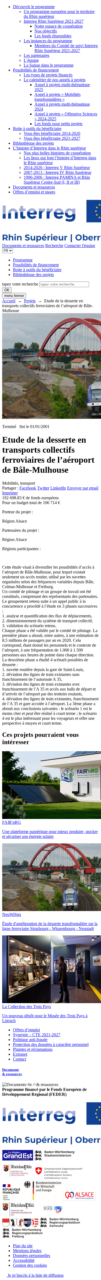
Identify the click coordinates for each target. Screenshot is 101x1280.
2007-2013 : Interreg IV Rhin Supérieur (57, 172)
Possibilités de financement (36, 70)
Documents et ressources (34, 187)
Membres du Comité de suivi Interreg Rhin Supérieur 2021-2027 (66, 48)
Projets (30, 301)
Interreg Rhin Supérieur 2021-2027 (53, 21)
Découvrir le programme (34, 6)
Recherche (54, 245)
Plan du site (23, 1245)
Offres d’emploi (26, 1030)
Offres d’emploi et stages (34, 192)
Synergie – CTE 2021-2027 (36, 1034)
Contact (19, 1059)
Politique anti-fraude (30, 1039)
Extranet (20, 1054)
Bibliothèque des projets (33, 143)
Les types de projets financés (48, 75)
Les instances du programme (48, 40)
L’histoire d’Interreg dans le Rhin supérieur (49, 148)
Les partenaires (36, 55)
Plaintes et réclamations (33, 1049)
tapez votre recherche (20, 284)
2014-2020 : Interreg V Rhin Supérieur (57, 167)
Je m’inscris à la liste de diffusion (35, 1275)
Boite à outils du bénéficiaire (37, 128)
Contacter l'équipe (79, 245)
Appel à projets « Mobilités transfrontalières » (57, 97)
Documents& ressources (12, 1072)
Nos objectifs (45, 31)
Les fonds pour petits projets (58, 123)
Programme (23, 260)
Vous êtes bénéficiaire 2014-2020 (52, 133)
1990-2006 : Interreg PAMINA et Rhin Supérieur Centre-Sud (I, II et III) (57, 179)
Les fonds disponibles (52, 36)
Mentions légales (27, 1250)
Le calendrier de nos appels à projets (54, 79)
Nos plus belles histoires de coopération (57, 153)
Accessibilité (23, 1260)
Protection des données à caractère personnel (51, 1044)
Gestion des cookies (30, 1265)
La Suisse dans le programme (49, 65)
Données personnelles (31, 1255)
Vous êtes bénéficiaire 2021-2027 (52, 138)
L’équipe (31, 60)
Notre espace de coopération (58, 26)
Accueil (8, 301)
